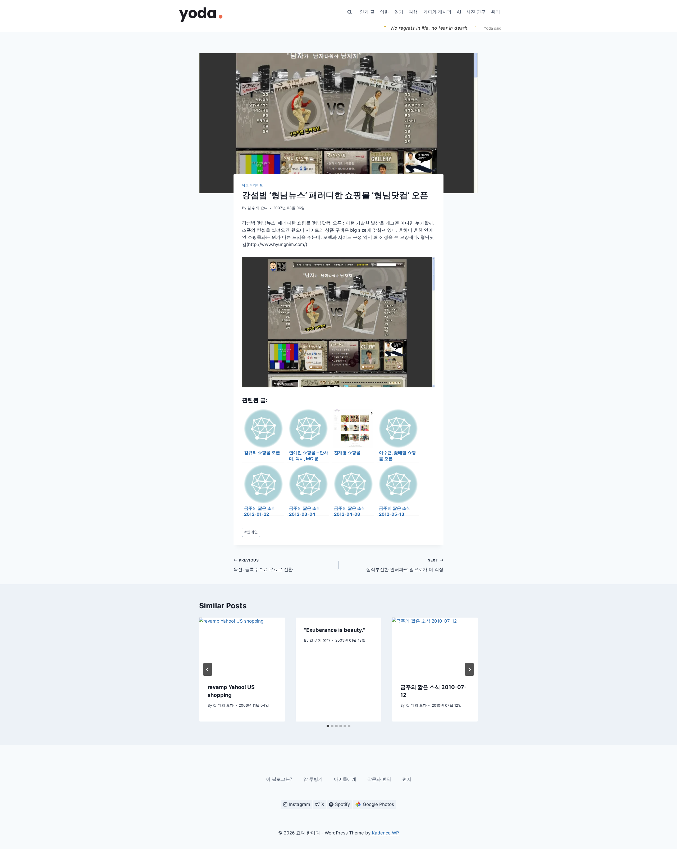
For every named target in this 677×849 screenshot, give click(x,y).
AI (459, 12)
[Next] (469, 669)
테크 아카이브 (252, 185)
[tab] (328, 726)
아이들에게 (345, 779)
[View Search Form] (349, 12)
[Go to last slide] (207, 669)
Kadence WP (385, 833)
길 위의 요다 (257, 208)
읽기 (398, 12)
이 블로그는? (279, 779)
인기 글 (367, 12)
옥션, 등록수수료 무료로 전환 (263, 565)
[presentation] (242, 646)
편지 (406, 779)
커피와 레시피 (437, 12)
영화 (384, 12)
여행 (413, 12)
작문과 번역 (379, 779)
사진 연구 (476, 12)
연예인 (251, 532)
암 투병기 (313, 779)
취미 (495, 12)
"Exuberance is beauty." (334, 630)
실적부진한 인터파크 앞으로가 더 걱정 (404, 565)
